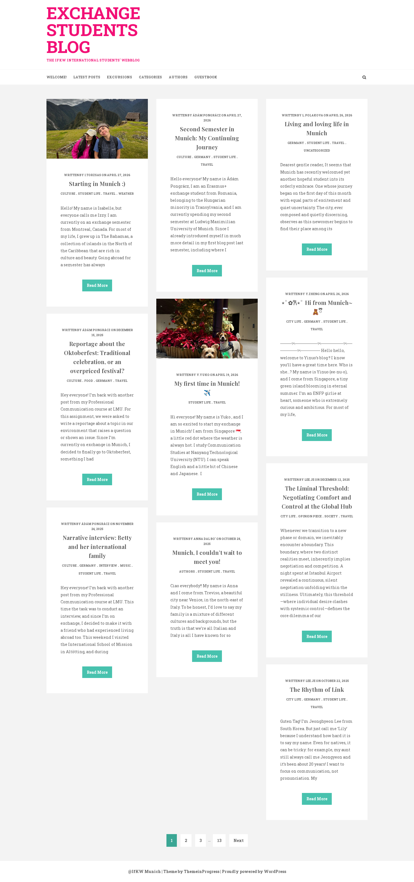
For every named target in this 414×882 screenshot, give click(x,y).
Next (238, 840)
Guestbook (205, 77)
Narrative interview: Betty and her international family (97, 546)
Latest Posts (86, 77)
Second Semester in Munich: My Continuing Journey (207, 138)
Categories (150, 77)
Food (88, 381)
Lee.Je (309, 480)
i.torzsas (92, 175)
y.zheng (313, 294)
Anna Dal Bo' (204, 539)
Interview (108, 566)
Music (125, 566)
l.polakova (312, 115)
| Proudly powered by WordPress (253, 871)
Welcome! (56, 77)
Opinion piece (310, 516)
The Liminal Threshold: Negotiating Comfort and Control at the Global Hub (317, 497)
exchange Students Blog (93, 31)
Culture (68, 194)
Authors (178, 77)
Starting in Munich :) (97, 183)
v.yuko (203, 375)
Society (331, 516)
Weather (126, 194)
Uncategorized (317, 150)
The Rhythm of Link (317, 689)
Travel (109, 194)
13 (219, 840)
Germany (202, 157)
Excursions (119, 77)
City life (293, 321)
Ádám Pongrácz (207, 115)
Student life (89, 194)
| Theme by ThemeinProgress (190, 871)
